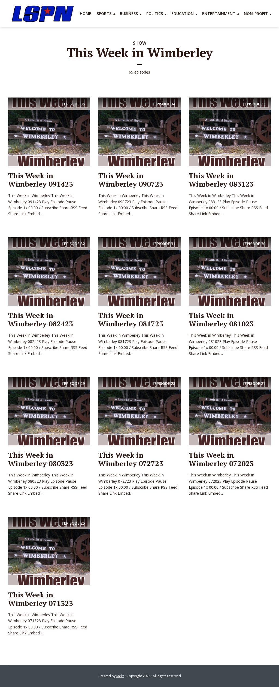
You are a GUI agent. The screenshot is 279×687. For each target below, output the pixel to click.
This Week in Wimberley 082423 (40, 319)
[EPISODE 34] (139, 131)
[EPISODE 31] (139, 271)
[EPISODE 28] (139, 411)
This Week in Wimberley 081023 (221, 319)
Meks (120, 676)
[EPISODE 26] (49, 551)
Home (85, 13)
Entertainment (218, 13)
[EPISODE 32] (49, 271)
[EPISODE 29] (49, 411)
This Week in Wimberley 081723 (130, 319)
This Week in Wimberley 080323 (40, 459)
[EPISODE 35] (49, 131)
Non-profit (256, 13)
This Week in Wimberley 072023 (221, 459)
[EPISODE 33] (230, 131)
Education (182, 13)
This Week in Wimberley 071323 (40, 599)
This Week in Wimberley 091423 (40, 180)
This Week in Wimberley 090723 (130, 180)
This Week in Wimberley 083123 (221, 180)
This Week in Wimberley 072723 (130, 459)
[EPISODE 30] (230, 271)
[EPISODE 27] (230, 411)
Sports (104, 13)
